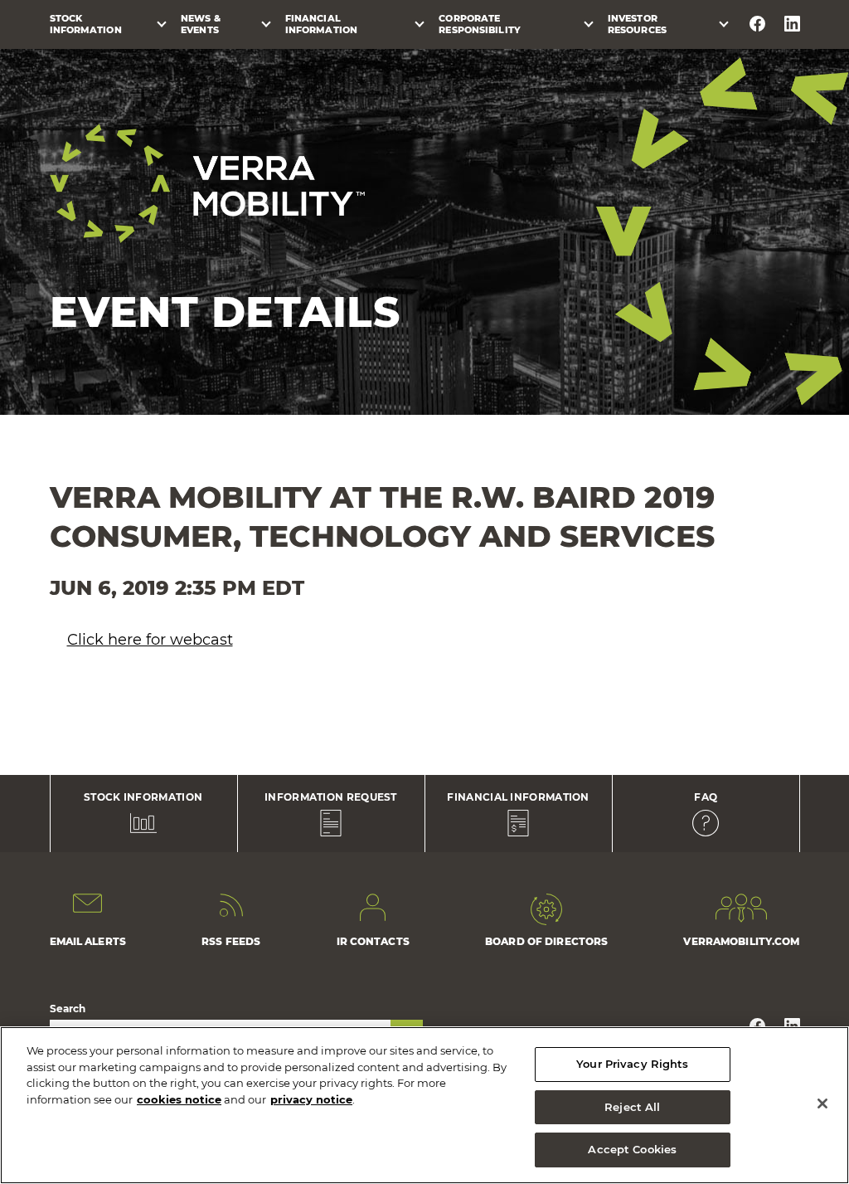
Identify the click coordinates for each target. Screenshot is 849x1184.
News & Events (201, 24)
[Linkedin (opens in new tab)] (792, 24)
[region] (424, 1105)
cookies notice (179, 1099)
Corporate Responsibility (480, 24)
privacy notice (311, 1099)
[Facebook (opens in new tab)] (757, 24)
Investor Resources (637, 24)
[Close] (822, 1103)
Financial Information (321, 24)
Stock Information (86, 24)
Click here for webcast (150, 640)
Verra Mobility (207, 184)
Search (68, 1008)
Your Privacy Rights (632, 1063)
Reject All (632, 1106)
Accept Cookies (632, 1149)
